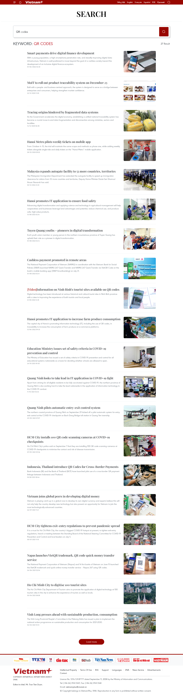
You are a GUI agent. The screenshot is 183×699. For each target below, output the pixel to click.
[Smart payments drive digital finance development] (140, 61)
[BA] (161, 660)
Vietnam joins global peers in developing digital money (63, 496)
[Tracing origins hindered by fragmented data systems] (140, 120)
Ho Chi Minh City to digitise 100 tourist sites (56, 585)
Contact (63, 673)
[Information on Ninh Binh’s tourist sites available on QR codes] (140, 298)
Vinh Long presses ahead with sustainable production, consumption (72, 614)
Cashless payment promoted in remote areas (56, 260)
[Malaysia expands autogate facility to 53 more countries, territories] (140, 179)
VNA (127, 670)
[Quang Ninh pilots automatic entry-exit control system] (140, 416)
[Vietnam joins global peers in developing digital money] (140, 504)
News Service (138, 670)
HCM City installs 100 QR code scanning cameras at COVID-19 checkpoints (68, 439)
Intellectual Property (68, 670)
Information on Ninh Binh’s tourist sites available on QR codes (78, 289)
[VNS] (104, 660)
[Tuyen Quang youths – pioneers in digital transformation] (140, 239)
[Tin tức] (61, 660)
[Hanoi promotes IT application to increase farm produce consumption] (140, 327)
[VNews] (50, 660)
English (130, 2)
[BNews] (74, 660)
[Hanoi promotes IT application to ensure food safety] (140, 209)
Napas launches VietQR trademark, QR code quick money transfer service (70, 557)
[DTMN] (141, 660)
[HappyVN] (21, 660)
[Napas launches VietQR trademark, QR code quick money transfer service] (140, 564)
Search (91, 14)
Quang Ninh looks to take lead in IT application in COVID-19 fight (70, 378)
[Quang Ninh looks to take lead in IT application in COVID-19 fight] (140, 386)
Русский (161, 2)
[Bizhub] (86, 660)
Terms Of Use (86, 670)
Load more (91, 641)
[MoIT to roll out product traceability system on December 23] (140, 91)
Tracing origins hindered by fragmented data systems (62, 112)
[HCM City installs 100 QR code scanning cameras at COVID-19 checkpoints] (140, 445)
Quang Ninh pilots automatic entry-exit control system (63, 408)
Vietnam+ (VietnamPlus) (34, 2)
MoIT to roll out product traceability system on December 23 (67, 83)
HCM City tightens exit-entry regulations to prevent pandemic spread (73, 526)
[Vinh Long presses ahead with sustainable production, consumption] (140, 623)
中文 (153, 2)
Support (105, 670)
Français (138, 2)
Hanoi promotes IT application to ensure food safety (61, 201)
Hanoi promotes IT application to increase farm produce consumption (73, 319)
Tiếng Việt (121, 2)
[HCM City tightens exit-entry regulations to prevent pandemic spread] (140, 534)
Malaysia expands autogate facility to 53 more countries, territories (71, 171)
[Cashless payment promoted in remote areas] (140, 268)
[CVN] (123, 660)
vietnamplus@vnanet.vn (76, 686)
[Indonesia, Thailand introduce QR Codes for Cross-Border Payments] (140, 475)
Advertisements (154, 670)
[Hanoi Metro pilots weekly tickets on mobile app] (140, 150)
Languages (117, 670)
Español (147, 2)
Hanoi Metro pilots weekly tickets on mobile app (59, 142)
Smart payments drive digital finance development (60, 53)
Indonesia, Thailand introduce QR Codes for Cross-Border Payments (72, 467)
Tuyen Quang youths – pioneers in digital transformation (65, 230)
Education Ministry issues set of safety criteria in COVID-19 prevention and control (66, 350)
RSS (96, 670)
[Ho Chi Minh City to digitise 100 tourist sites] (140, 593)
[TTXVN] (38, 660)
